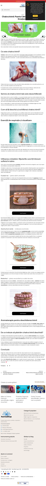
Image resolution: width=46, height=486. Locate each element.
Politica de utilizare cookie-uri (7, 478)
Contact (2, 464)
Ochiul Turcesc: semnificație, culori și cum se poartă (37, 398)
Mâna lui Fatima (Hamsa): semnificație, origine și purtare (7, 399)
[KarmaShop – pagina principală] (11, 414)
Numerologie (26, 450)
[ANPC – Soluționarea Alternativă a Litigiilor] (23, 483)
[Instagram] (5, 471)
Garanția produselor (5, 462)
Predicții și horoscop (28, 448)
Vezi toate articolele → (40, 381)
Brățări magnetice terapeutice (30, 417)
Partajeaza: (3, 365)
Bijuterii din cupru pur (29, 415)
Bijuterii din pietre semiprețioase (31, 413)
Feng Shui (26, 446)
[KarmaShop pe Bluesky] (14, 471)
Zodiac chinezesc (28, 444)
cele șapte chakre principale (26, 54)
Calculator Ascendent (6, 439)
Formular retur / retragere (6, 460)
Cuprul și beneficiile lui (29, 441)
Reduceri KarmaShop (28, 420)
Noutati (23, 14)
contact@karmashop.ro (7, 429)
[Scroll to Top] (44, 480)
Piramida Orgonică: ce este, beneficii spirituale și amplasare (22, 399)
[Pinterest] (9, 365)
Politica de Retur (15, 476)
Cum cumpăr (4, 456)
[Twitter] (10, 471)
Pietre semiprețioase (28, 443)
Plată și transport (5, 458)
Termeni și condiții (5, 476)
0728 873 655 (5, 425)
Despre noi (3, 466)
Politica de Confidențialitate (27, 476)
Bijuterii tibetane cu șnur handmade (32, 418)
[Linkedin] (12, 471)
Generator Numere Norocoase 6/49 (9, 441)
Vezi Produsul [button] (23, 213)
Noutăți (25, 439)
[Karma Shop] (23, 5)
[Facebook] (7, 365)
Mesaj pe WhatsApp (6, 427)
